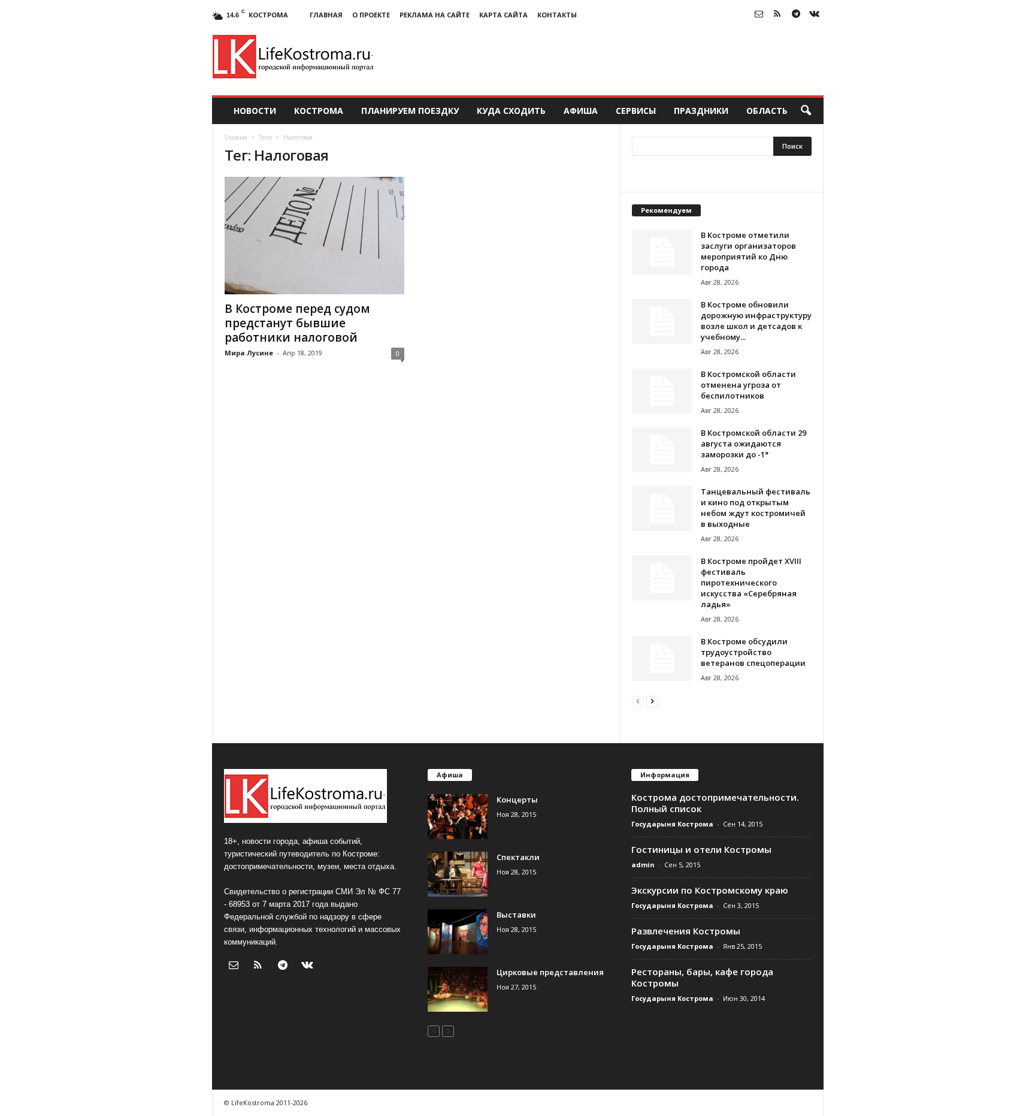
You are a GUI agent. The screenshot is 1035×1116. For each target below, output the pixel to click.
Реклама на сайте (435, 14)
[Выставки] (458, 931)
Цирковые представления (550, 972)
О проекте (371, 14)
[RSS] (777, 14)
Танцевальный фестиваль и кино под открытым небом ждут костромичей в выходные (755, 507)
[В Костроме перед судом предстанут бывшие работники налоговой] (314, 235)
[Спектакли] (458, 874)
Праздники (701, 110)
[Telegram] (796, 14)
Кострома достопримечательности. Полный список (715, 803)
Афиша (581, 110)
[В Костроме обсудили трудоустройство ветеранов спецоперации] (662, 658)
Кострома (318, 110)
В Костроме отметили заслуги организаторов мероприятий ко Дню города (748, 251)
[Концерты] (458, 816)
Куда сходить (511, 110)
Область (767, 110)
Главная (326, 14)
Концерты (517, 799)
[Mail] (759, 14)
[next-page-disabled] (448, 1030)
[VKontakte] (814, 14)
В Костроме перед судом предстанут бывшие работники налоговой (297, 323)
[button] (805, 111)
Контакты (557, 14)
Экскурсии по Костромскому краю (709, 890)
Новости (255, 110)
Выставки (516, 914)
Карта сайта (503, 14)
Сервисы (636, 110)
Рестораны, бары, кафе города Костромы (702, 977)
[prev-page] (638, 701)
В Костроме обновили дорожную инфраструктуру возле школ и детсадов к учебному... (756, 320)
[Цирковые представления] (458, 989)
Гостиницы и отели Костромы (701, 849)
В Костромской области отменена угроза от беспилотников (748, 385)
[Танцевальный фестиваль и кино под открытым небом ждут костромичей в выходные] (662, 508)
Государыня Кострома (672, 823)
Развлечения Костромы (685, 931)
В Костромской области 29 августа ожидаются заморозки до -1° (753, 443)
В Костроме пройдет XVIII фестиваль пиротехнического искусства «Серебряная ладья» (751, 583)
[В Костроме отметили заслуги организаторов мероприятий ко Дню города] (662, 252)
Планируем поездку (410, 110)
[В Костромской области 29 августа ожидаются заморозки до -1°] (662, 449)
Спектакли (518, 857)
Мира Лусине (249, 352)
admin (643, 864)
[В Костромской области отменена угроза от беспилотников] (662, 391)
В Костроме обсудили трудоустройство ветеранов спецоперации (753, 652)
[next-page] (652, 701)
